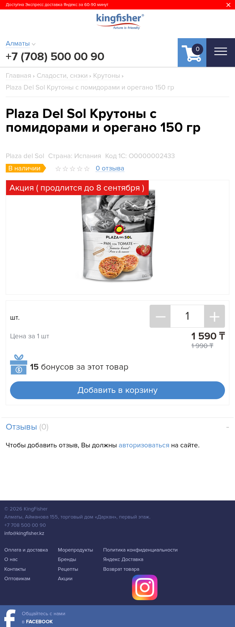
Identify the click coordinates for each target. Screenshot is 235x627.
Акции (65, 578)
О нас (11, 559)
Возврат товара (121, 569)
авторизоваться (144, 445)
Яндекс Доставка (123, 559)
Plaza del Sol (25, 156)
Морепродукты (75, 550)
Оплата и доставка (26, 550)
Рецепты (68, 569)
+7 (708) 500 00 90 (55, 57)
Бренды (67, 559)
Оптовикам (17, 578)
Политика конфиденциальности (140, 550)
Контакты (15, 569)
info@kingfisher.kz (24, 533)
